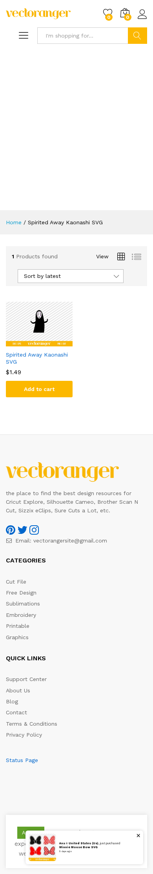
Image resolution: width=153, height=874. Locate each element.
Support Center (26, 679)
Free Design (21, 592)
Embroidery (21, 615)
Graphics (17, 637)
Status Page (22, 760)
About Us (18, 690)
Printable (17, 626)
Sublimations (23, 603)
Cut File (16, 581)
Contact (16, 712)
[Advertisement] (76, 130)
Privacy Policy (24, 735)
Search (137, 35)
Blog (12, 701)
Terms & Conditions (31, 724)
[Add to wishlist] (47, 341)
